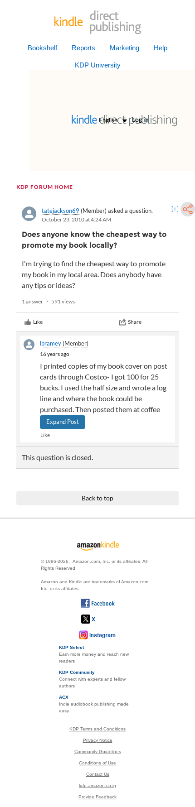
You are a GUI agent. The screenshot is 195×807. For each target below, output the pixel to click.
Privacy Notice (97, 740)
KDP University (98, 65)
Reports (83, 48)
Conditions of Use (97, 762)
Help (160, 48)
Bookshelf (42, 48)
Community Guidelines (97, 751)
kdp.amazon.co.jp (97, 785)
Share (134, 321)
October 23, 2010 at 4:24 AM (76, 219)
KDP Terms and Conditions (97, 728)
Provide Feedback (97, 796)
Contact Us (97, 774)
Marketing (124, 48)
